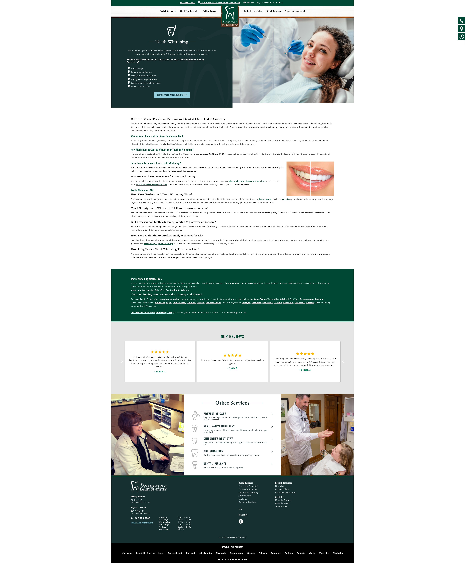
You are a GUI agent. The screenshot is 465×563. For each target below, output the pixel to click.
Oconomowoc (306, 299)
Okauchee (300, 302)
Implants (243, 499)
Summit (310, 302)
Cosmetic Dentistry (247, 502)
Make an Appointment (295, 11)
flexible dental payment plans (151, 184)
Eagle (169, 302)
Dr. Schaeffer (158, 290)
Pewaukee (267, 302)
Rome (256, 299)
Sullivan (191, 302)
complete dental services (173, 299)
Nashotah (256, 302)
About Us (279, 496)
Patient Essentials (252, 11)
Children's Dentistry (248, 489)
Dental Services (167, 11)
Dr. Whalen (183, 290)
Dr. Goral (170, 290)
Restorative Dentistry (248, 492)
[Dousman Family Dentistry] (230, 18)
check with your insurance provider (247, 181)
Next (343, 361)
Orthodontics (245, 495)
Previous (121, 361)
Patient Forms (209, 11)
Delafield (284, 299)
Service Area (281, 506)
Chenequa (288, 302)
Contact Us (243, 515)
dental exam (265, 199)
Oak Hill (278, 302)
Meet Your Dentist (188, 11)
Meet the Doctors (283, 500)
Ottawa (200, 302)
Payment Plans (282, 489)
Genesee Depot (213, 302)
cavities (286, 199)
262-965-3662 (187, 2)
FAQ (240, 509)
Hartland (319, 299)
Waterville (272, 299)
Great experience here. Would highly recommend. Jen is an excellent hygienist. (160, 364)
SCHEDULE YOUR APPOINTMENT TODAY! (172, 95)
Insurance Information (285, 492)
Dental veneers (232, 283)
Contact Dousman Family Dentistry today (152, 312)
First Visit (279, 486)
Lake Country (179, 302)
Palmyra (246, 302)
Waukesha (160, 302)
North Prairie (245, 299)
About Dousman (274, 11)
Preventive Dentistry (248, 486)
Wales (263, 299)
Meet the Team (282, 503)
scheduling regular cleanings (158, 243)
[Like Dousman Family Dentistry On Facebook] (241, 523)
